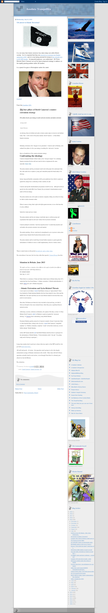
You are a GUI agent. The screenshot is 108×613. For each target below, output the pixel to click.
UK (41, 369)
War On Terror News (76, 413)
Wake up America (76, 410)
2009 (71, 602)
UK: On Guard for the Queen (78, 573)
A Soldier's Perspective (77, 367)
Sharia (25, 283)
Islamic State (28, 164)
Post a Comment (20, 384)
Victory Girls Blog (76, 407)
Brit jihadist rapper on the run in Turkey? (81, 544)
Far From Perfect (76, 376)
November (74, 523)
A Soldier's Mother (76, 365)
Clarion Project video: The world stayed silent (82, 571)
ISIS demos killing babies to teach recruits (81, 549)
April (72, 584)
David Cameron (26, 369)
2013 (71, 594)
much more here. (26, 347)
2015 (71, 519)
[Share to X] (39, 367)
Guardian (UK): (27, 105)
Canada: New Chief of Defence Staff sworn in (82, 538)
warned (36, 291)
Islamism (28, 316)
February (73, 588)
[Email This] (35, 367)
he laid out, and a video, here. (44, 251)
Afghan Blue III (75, 370)
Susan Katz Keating (76, 395)
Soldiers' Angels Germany (78, 392)
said (35, 332)
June (72, 580)
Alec (74, 228)
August (73, 529)
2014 (71, 592)
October (73, 525)
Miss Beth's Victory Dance (78, 387)
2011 (71, 598)
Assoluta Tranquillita (38, 9)
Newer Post (18, 389)
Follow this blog (81, 321)
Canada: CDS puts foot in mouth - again (81, 559)
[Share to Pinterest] (43, 367)
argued (46, 323)
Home (39, 389)
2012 (71, 596)
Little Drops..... (75, 384)
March (73, 586)
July (72, 531)
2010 (71, 600)
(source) (19, 99)
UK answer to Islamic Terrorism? (79, 536)
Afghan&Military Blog (77, 373)
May (72, 582)
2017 (71, 515)
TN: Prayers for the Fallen (77, 540)
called (33, 314)
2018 (71, 513)
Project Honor (75, 389)
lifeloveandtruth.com (77, 381)
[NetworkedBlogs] (81, 318)
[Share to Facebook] (41, 367)
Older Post (60, 389)
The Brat (75, 230)
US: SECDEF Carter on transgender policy (82, 542)
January (73, 590)
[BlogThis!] (37, 367)
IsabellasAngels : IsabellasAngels (80, 378)
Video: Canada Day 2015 (77, 578)
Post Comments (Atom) (31, 393)
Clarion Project (53, 255)
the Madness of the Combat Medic (80, 398)
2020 (71, 511)
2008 (71, 604)
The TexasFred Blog (76, 400)
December (74, 521)
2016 (71, 517)
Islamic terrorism (35, 369)
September (74, 527)
